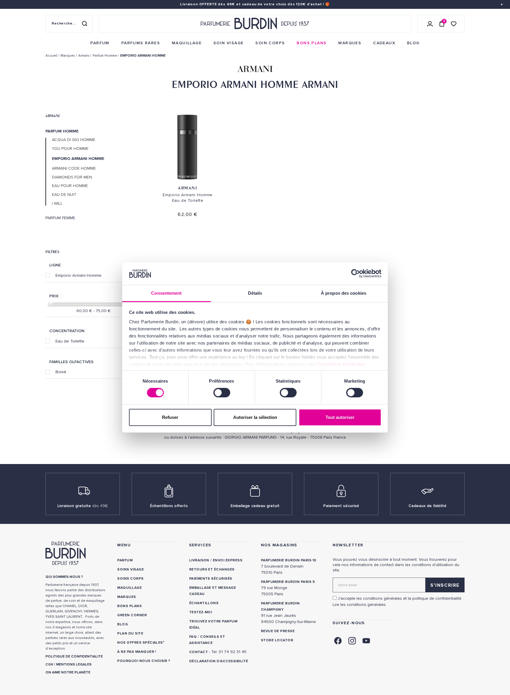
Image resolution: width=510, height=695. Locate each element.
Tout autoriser (340, 417)
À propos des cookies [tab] (343, 293)
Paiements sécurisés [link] (210, 578)
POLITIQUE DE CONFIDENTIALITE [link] (74, 656)
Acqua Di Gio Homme (73, 140)
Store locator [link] (277, 640)
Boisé (60, 371)
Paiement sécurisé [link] (341, 505)
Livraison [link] (199, 560)
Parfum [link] (125, 560)
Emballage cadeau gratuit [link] (255, 505)
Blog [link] (122, 624)
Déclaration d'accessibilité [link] (218, 661)
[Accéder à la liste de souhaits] (453, 23)
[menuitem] (99, 43)
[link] (99, 43)
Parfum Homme (62, 131)
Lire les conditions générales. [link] (360, 604)
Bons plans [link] (129, 606)
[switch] (221, 392)
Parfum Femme (60, 218)
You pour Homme (70, 149)
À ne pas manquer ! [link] (136, 652)
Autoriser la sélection (255, 417)
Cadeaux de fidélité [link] (427, 505)
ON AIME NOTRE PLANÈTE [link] (67, 672)
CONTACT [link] (198, 652)
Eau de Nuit (64, 195)
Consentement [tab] (166, 293)
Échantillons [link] (204, 603)
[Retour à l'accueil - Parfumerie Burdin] (255, 23)
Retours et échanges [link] (212, 569)
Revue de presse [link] (278, 631)
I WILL (57, 203)
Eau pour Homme (70, 186)
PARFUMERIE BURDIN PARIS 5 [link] (288, 582)
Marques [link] (126, 597)
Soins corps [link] (130, 578)
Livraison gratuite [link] (82, 505)
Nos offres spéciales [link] (140, 642)
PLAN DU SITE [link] (130, 633)
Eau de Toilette (69, 341)
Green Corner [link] (132, 615)
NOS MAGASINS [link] (279, 545)
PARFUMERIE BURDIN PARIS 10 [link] (288, 560)
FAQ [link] (193, 637)
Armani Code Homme (74, 168)
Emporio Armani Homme (78, 275)
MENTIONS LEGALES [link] (73, 664)
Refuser (170, 417)
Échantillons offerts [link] (169, 505)
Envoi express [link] (227, 560)
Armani (52, 115)
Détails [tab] (255, 293)
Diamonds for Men (72, 177)
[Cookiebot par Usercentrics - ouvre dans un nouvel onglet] (355, 273)
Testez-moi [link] (200, 612)
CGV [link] (49, 664)
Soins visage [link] (130, 569)
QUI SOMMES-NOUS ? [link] (64, 577)
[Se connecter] (430, 23)
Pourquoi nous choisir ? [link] (143, 661)
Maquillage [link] (129, 588)
